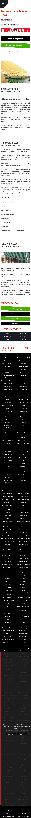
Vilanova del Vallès (23, 593)
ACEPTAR (22, 734)
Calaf (23, 642)
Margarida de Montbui (23, 358)
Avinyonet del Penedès (8, 381)
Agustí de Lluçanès (23, 616)
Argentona (23, 584)
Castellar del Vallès (23, 645)
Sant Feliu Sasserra (23, 493)
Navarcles (23, 417)
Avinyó (23, 381)
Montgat (7, 358)
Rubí (23, 420)
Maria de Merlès (7, 443)
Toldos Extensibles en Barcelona (14, 51)
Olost (7, 575)
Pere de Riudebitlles (8, 496)
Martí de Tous (23, 360)
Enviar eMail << (15, 318)
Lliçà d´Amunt (8, 411)
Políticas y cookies (23, 816)
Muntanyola (7, 386)
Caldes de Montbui (7, 493)
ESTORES (23, 336)
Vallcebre (8, 606)
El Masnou (23, 505)
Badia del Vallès (7, 452)
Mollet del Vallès (23, 496)
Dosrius (7, 408)
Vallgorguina (23, 515)
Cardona (23, 369)
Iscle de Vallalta (7, 502)
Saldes (8, 813)
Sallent (23, 446)
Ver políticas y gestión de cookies (16, 730)
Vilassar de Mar (7, 553)
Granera (7, 466)
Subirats (23, 811)
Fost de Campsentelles (8, 630)
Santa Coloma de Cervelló (8, 481)
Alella (23, 619)
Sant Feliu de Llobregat (8, 538)
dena (7, 488)
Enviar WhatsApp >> (14, 45)
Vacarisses (23, 808)
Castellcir (8, 369)
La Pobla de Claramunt (23, 597)
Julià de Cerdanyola (8, 555)
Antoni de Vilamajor (23, 570)
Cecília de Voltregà (23, 547)
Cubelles (23, 603)
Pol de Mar (8, 475)
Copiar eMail (15, 323)
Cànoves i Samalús (23, 558)
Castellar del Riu (8, 648)
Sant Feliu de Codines (23, 538)
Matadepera (7, 651)
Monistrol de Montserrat (23, 436)
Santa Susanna (23, 402)
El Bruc (23, 405)
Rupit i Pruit (7, 477)
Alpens (8, 619)
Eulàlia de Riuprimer (23, 606)
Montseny (23, 550)
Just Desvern (23, 535)
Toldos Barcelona (4, 51)
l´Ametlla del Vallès (23, 430)
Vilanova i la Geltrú (7, 454)
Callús (8, 449)
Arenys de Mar (23, 587)
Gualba (8, 524)
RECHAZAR (11, 734)
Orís (8, 573)
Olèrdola (23, 485)
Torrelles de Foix (8, 389)
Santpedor (8, 402)
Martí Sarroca (8, 360)
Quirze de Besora (23, 633)
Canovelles (8, 561)
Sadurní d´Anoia (7, 547)
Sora (23, 581)
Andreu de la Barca (7, 616)
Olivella (23, 575)
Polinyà (23, 454)
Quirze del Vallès (8, 633)
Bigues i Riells (8, 590)
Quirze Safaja (23, 630)
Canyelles (8, 558)
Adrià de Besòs (7, 446)
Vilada (23, 460)
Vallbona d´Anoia (8, 808)
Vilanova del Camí (8, 550)
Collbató (23, 502)
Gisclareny (23, 466)
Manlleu (7, 472)
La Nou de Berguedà (8, 600)
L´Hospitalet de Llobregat (7, 426)
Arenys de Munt (7, 587)
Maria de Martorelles (8, 491)
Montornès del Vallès (8, 436)
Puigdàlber (8, 366)
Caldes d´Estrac (7, 383)
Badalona (23, 378)
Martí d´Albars (23, 472)
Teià (23, 355)
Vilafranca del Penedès (8, 375)
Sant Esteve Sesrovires (8, 541)
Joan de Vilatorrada (8, 499)
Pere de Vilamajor (7, 567)
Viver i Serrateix (8, 530)
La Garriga (23, 422)
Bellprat (7, 372)
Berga (23, 590)
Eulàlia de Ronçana (23, 512)
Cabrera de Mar (23, 372)
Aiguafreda (8, 622)
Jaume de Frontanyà (23, 499)
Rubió (23, 414)
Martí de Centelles (7, 363)
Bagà (23, 622)
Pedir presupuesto (15, 38)
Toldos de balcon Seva (7, 816)
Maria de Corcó (7, 527)
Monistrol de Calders (8, 440)
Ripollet (7, 532)
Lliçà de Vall (23, 408)
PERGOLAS (23, 339)
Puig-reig (8, 397)
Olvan (23, 573)
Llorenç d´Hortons (7, 535)
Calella (8, 414)
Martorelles (7, 613)
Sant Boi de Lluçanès (8, 639)
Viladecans (8, 378)
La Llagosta (23, 600)
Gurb (23, 463)
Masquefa (23, 651)
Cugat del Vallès (23, 544)
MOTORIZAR (7, 336)
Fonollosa (8, 469)
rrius (23, 397)
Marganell (23, 518)
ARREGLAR (23, 333)
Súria (7, 811)
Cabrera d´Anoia (23, 527)
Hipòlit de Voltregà (23, 813)
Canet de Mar (23, 561)
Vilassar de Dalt (23, 452)
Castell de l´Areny (23, 394)
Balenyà (7, 512)
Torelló (23, 477)
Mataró (23, 613)
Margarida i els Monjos (23, 443)
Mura (7, 420)
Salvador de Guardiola (23, 564)
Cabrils (8, 625)
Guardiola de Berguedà (23, 521)
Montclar (7, 578)
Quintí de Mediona (7, 570)
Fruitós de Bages (23, 628)
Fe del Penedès (23, 366)
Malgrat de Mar (23, 399)
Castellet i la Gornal (7, 394)
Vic (8, 463)
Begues (23, 578)
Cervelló (7, 433)
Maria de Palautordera (7, 405)
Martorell (7, 518)
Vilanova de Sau (7, 521)
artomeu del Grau (8, 642)
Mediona (7, 584)
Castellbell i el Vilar (7, 645)
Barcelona (8, 355)
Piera (23, 491)
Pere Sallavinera (23, 475)
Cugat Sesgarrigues (8, 597)
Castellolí (23, 363)
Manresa (7, 417)
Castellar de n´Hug (23, 648)
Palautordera (23, 541)
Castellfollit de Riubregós (23, 390)
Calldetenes (23, 449)
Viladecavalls (23, 375)
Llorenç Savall (23, 532)
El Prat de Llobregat (23, 508)
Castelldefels (23, 488)
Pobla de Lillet (8, 457)
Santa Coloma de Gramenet (23, 609)
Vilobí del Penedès (23, 530)
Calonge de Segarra (8, 628)
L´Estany (23, 425)
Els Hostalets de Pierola (8, 508)
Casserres (23, 480)
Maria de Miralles (23, 440)
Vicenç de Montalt (7, 636)
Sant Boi (23, 639)
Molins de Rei (23, 411)
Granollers (23, 524)
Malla (7, 399)
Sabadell (7, 544)
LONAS (8, 339)
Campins (23, 625)
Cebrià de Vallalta (23, 636)
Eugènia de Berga (7, 609)
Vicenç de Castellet (8, 564)
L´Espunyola (7, 430)
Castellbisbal (8, 460)
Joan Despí (23, 555)
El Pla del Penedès (7, 505)
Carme (8, 485)
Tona (23, 553)
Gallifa (8, 581)
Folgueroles (23, 469)
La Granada (7, 422)
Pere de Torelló (23, 567)
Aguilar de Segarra (23, 386)
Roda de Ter (7, 603)
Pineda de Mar (23, 457)
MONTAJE (8, 333)
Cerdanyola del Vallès (23, 433)
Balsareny (8, 515)
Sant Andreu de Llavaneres (7, 593)
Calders (23, 383)
